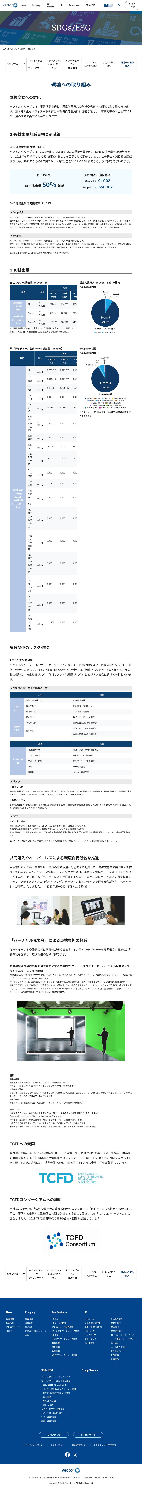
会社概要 (29, 1319)
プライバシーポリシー (35, 1445)
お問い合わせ (131, 5)
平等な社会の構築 (49, 1401)
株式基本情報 (117, 1319)
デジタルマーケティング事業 (64, 1339)
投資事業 (56, 1343)
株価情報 (115, 1327)
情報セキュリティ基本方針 (105, 1445)
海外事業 (56, 1347)
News (9, 1312)
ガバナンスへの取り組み (90, 64)
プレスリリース (13, 1327)
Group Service (90, 1370)
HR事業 (55, 1335)
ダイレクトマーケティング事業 (65, 1331)
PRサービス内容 (59, 1323)
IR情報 (9, 1331)
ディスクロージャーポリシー (123, 1339)
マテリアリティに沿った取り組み (54, 64)
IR (86, 1312)
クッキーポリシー (58, 1445)
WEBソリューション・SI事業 (64, 1355)
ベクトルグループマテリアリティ (35, 64)
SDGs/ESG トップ (16, 64)
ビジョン (29, 1327)
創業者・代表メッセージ (35, 1331)
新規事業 (56, 1351)
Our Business (59, 1312)
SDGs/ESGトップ (10, 49)
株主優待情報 (117, 1331)
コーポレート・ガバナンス (122, 1335)
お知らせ (10, 1323)
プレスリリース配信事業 (62, 1327)
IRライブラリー (91, 1335)
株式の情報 (116, 1323)
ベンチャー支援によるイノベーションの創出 (59, 1389)
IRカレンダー (90, 1331)
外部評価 (115, 1355)
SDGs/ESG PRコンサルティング (55, 1385)
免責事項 (115, 1359)
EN (110, 5)
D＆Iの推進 (47, 1397)
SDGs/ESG (47, 1370)
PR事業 (55, 1319)
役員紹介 (29, 1323)
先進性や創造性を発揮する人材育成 (56, 1393)
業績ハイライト (91, 1339)
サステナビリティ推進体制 (72, 64)
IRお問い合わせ (117, 1351)
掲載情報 (10, 1319)
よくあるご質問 (118, 1347)
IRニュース (89, 1319)
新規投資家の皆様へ (93, 1323)
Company (30, 1312)
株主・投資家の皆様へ (94, 1327)
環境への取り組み (127, 64)
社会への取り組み (109, 64)
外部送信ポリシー (80, 1445)
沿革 (27, 1335)
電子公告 (115, 1343)
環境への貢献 (48, 1405)
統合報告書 (89, 1343)
